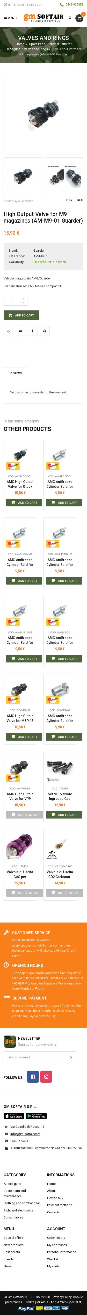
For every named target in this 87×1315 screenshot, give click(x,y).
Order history (56, 1238)
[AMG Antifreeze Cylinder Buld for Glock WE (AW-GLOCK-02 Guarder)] (20, 534)
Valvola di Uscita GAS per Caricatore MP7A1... (20, 874)
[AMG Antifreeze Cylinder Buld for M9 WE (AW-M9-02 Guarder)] (59, 612)
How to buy (55, 1198)
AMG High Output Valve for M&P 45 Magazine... (20, 718)
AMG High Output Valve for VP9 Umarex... (20, 796)
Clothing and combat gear (22, 1203)
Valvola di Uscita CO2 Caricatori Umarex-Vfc (60, 874)
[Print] (45, 331)
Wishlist (52, 1259)
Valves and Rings (36, 49)
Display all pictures (19, 201)
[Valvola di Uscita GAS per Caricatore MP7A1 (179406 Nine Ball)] (20, 846)
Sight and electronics (18, 1210)
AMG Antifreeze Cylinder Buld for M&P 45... (59, 718)
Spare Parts (37, 44)
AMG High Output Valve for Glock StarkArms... (20, 484)
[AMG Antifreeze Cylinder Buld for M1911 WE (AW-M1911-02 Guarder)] (20, 612)
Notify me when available (28, 755)
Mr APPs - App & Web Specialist (58, 1302)
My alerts (53, 1266)
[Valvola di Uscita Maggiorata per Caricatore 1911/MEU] (23, 176)
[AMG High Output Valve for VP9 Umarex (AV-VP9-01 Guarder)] (20, 768)
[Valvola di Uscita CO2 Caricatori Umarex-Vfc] (59, 846)
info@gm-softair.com (25, 1134)
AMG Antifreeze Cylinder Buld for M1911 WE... (20, 640)
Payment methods (59, 1205)
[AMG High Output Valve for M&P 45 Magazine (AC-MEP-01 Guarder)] (20, 690)
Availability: (16, 262)
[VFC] (52, 855)
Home (20, 44)
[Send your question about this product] (32, 331)
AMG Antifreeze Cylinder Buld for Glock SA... (59, 484)
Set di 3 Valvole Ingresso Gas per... (60, 796)
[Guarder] (13, 465)
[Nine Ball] (52, 777)
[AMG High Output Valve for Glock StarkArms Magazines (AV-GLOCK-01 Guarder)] (20, 456)
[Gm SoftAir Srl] (44, 17)
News (8, 1266)
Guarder (38, 250)
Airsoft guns (12, 1184)
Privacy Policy (62, 1297)
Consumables (13, 1217)
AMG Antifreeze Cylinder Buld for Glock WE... (20, 562)
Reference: (16, 256)
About (51, 1191)
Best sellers (12, 1252)
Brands (9, 1259)
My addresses (57, 1245)
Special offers (13, 1238)
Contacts (53, 1212)
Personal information (61, 1252)
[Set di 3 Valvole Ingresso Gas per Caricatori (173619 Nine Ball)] (59, 768)
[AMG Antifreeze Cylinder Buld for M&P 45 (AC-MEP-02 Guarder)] (59, 690)
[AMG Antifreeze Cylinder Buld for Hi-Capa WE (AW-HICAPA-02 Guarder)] (59, 534)
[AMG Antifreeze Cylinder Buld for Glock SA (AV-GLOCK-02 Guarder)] (59, 456)
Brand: (13, 250)
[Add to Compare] (20, 331)
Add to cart (27, 502)
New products (13, 1245)
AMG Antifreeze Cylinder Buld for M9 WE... (59, 640)
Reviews (16, 373)
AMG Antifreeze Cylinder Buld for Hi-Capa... (59, 562)
